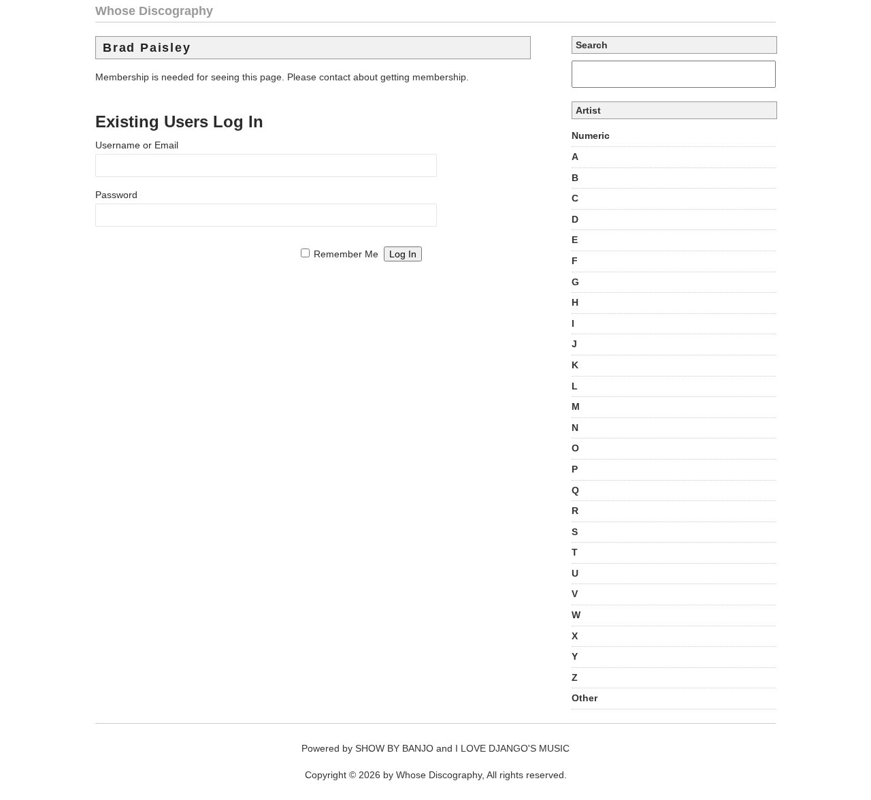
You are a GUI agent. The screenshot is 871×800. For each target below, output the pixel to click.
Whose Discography (154, 11)
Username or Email (136, 145)
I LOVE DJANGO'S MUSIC (512, 748)
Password (116, 194)
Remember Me (346, 254)
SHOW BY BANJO (394, 748)
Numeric (591, 135)
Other (584, 697)
